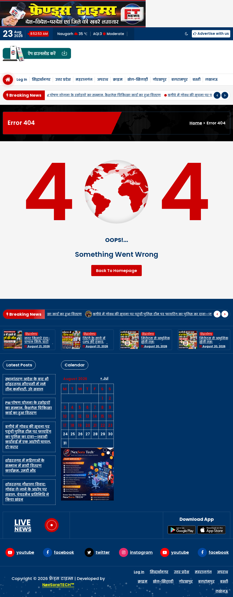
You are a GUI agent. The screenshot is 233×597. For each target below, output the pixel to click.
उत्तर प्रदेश (63, 79)
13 (87, 416)
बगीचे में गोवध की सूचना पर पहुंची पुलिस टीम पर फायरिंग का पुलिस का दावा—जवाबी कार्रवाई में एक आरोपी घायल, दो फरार (28, 436)
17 (65, 425)
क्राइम (118, 79)
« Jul (104, 378)
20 (88, 425)
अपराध (102, 79)
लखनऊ (211, 79)
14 (95, 416)
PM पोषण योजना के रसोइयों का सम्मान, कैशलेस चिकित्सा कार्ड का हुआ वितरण (82, 95)
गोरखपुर (160, 79)
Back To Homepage (116, 270)
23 (110, 425)
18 (72, 425)
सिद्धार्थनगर (41, 79)
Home (196, 123)
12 (80, 416)
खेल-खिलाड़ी (137, 79)
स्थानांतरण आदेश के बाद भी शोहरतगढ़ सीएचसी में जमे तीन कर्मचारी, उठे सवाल (26, 384)
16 (110, 416)
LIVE (22, 525)
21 (95, 425)
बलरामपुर (179, 79)
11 (72, 416)
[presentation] (217, 95)
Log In (22, 79)
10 (65, 416)
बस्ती (196, 79)
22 (103, 425)
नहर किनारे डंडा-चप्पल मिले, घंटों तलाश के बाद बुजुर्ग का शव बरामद (38, 344)
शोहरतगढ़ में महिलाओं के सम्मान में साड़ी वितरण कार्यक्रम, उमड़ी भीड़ (24, 465)
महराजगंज (84, 79)
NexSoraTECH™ (58, 584)
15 (102, 416)
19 (80, 425)
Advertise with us (213, 33)
